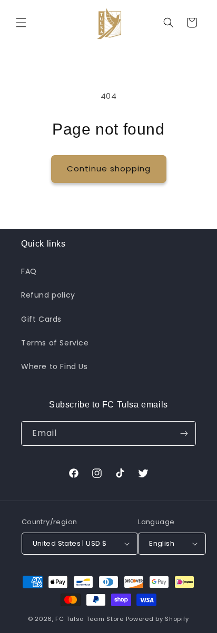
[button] (21, 22)
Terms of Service (55, 343)
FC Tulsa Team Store (89, 619)
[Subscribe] (183, 433)
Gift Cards (41, 319)
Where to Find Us (54, 366)
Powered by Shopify (158, 619)
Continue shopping (109, 168)
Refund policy (48, 295)
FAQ (29, 271)
